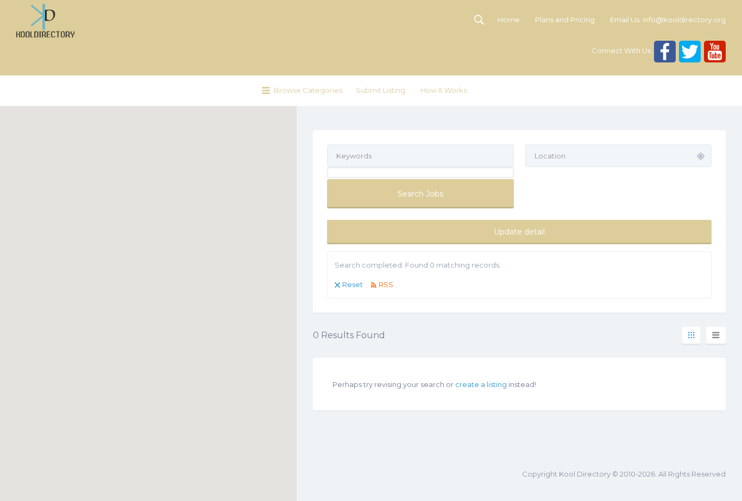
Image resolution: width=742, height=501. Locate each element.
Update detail (519, 232)
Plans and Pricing (565, 19)
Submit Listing (380, 90)
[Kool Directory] (45, 20)
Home (509, 19)
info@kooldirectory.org (684, 19)
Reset (352, 284)
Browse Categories (308, 90)
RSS (386, 284)
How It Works (443, 90)
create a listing (481, 384)
